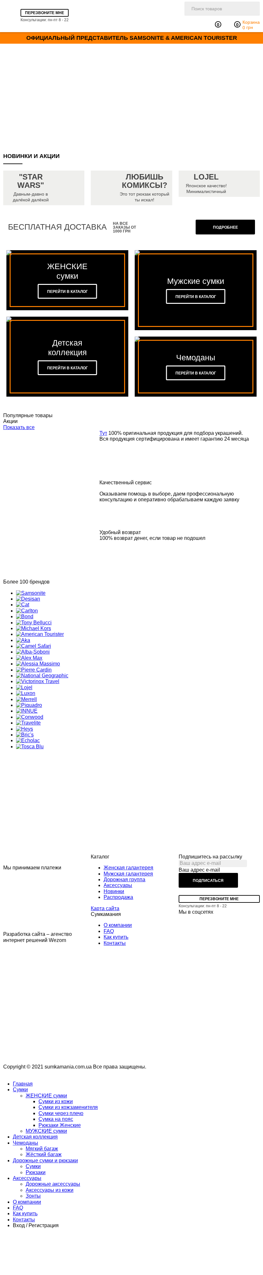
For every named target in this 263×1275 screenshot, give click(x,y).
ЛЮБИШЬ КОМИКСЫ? (144, 181)
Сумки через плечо (60, 1113)
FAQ (109, 931)
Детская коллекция (35, 1136)
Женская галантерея (128, 867)
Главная (23, 1083)
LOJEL (206, 177)
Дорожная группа (124, 879)
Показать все (19, 427)
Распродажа (118, 897)
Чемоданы (25, 1143)
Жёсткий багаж (44, 1154)
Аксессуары (118, 885)
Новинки (114, 891)
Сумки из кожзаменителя (68, 1107)
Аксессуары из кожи (49, 1190)
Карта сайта (105, 908)
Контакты (115, 943)
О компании (118, 925)
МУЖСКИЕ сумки (46, 1131)
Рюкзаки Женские (59, 1125)
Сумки (20, 1089)
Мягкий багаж (42, 1148)
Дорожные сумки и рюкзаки (45, 1160)
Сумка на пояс (55, 1119)
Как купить (116, 937)
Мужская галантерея (128, 873)
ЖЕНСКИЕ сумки (46, 1095)
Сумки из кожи (55, 1101)
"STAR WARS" (30, 181)
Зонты (33, 1196)
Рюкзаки (36, 1172)
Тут (103, 433)
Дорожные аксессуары (53, 1184)
